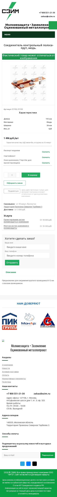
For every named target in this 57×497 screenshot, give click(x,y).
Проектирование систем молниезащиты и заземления (16, 221)
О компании (7, 365)
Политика (6, 382)
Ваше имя (9, 243)
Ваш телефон (10, 251)
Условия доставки (10, 372)
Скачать (46, 152)
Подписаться (47, 455)
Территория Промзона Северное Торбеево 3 (23, 207)
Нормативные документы (14, 379)
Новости (6, 368)
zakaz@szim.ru (48, 16)
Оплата (5, 375)
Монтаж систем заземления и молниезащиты (16, 227)
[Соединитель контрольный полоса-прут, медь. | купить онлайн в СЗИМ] (28, 82)
